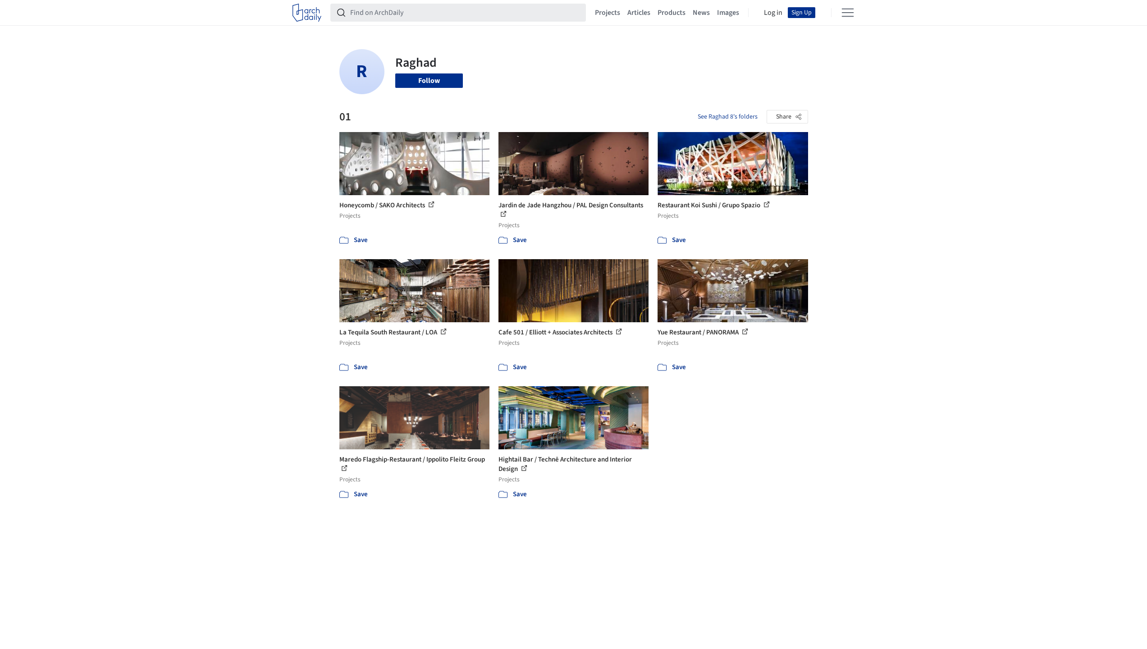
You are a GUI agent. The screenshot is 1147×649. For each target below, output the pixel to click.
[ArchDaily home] (306, 13)
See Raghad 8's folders (728, 117)
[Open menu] (848, 12)
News (701, 13)
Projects (607, 13)
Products (671, 13)
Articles (638, 13)
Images (728, 13)
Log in (773, 13)
